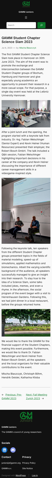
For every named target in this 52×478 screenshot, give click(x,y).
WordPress (21, 475)
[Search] (41, 25)
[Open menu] (26, 17)
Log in (35, 475)
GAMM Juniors (26, 12)
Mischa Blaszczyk (27, 48)
